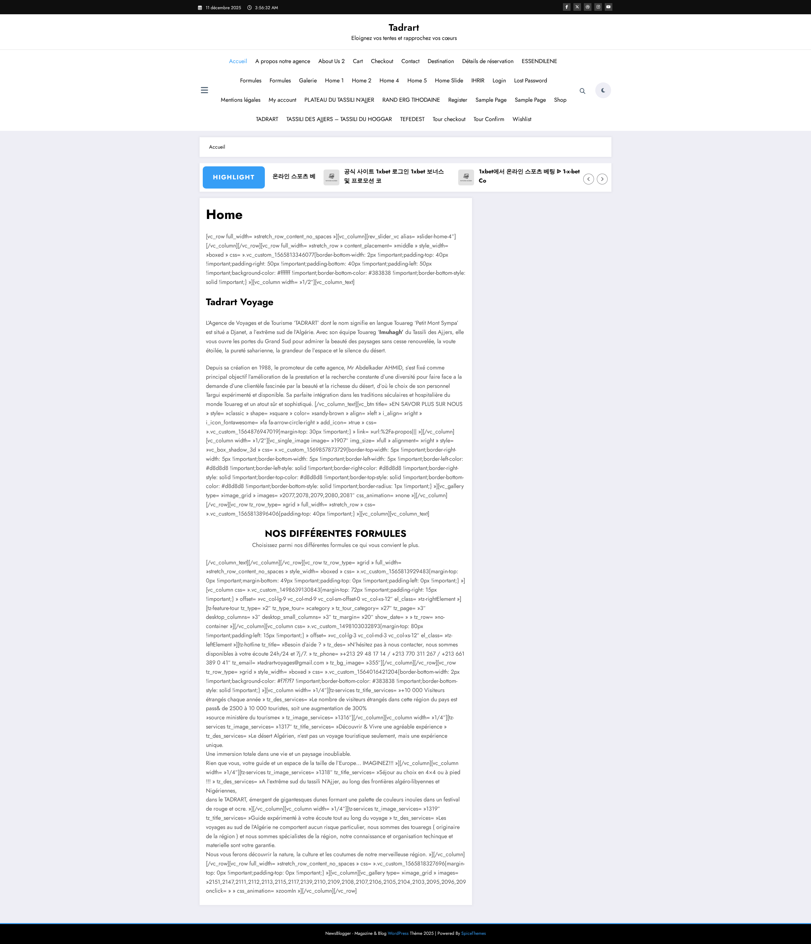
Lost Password (530, 80)
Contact (410, 61)
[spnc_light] (603, 90)
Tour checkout (449, 119)
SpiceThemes (473, 933)
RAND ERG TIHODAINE (411, 100)
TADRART (267, 119)
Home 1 (334, 80)
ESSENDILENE (540, 61)
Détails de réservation (488, 61)
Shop (560, 100)
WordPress (398, 933)
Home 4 (389, 80)
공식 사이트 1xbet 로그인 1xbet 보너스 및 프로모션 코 (377, 176)
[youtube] (608, 7)
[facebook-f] (567, 7)
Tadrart (404, 27)
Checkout (382, 61)
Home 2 (361, 80)
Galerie (308, 80)
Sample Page (491, 100)
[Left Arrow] (589, 179)
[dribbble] (587, 7)
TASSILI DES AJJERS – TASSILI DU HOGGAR (339, 119)
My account (282, 100)
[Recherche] (583, 91)
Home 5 (417, 80)
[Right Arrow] (602, 179)
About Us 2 (331, 61)
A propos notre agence (282, 61)
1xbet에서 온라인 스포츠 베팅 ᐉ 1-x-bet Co (512, 176)
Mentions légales (240, 100)
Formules (250, 80)
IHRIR (477, 80)
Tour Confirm (489, 119)
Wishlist (522, 119)
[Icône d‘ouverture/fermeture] (204, 91)
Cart (358, 61)
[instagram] (598, 7)
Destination (441, 61)
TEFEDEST (412, 119)
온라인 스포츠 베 (276, 176)
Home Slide (449, 80)
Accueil (238, 61)
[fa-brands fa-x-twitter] (577, 7)
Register (457, 100)
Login (499, 80)
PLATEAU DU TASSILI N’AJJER (339, 100)
